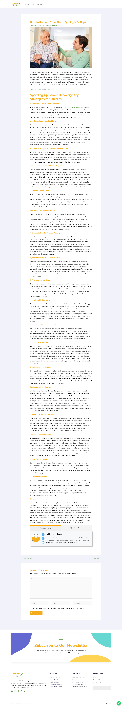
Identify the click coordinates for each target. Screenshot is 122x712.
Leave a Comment (36, 25)
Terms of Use (97, 680)
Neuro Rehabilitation (56, 686)
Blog (33, 4)
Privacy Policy (97, 682)
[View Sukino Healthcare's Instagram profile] (43, 538)
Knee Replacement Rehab (79, 686)
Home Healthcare (55, 680)
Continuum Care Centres (79, 678)
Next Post (96, 559)
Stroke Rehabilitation (50, 25)
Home (27, 4)
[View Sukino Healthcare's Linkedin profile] (43, 542)
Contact (39, 4)
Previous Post (26, 559)
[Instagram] (21, 691)
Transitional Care (55, 682)
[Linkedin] (18, 691)
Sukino (109, 703)
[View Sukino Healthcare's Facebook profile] (43, 534)
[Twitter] (15, 691)
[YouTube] (24, 691)
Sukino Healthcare (54, 534)
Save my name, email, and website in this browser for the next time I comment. (58, 608)
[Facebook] (12, 691)
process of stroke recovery (73, 107)
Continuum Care (55, 678)
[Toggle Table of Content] (48, 89)
